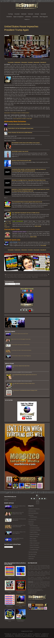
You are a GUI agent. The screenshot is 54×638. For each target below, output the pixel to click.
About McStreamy (34, 525)
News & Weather (33, 540)
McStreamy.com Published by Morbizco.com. (24, 636)
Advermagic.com (7, 633)
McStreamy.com (46, 58)
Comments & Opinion (34, 527)
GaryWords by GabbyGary (34, 508)
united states (28, 277)
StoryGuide (17, 14)
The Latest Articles (43, 274)
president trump (13, 277)
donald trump (21, 275)
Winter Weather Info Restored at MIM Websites (20, 132)
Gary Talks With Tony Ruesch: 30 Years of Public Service (25, 212)
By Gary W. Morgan (9, 275)
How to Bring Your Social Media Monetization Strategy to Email (24, 390)
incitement (35, 275)
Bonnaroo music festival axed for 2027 (21, 160)
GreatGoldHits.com (9, 635)
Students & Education (34, 547)
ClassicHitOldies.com (22, 633)
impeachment (30, 275)
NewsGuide (43, 14)
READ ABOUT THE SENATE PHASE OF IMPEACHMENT (16, 112)
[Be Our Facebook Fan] (21, 310)
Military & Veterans (34, 536)
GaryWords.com (45, 633)
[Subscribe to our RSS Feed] (32, 310)
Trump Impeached (21, 277)
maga (8, 277)
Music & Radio (33, 538)
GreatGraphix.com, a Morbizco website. (9, 606)
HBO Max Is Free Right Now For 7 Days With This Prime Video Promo (29, 180)
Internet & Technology (34, 534)
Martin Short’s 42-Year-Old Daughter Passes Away (20, 128)
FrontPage (10, 14)
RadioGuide (23, 14)
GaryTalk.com (31, 633)
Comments (30, 582)
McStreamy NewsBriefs (19, 274)
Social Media (35, 16)
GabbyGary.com (37, 633)
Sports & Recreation (34, 545)
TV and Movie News (34, 549)
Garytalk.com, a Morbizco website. (9, 592)
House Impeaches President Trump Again (22, 118)
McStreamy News (10, 274)
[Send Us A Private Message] (45, 499)
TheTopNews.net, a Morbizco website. (10, 620)
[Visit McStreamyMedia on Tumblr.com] (27, 310)
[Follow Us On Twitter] (24, 310)
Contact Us (27, 19)
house (25, 275)
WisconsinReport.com (9, 636)
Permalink (36, 277)
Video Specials (32, 556)
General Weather (33, 517)
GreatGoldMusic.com (19, 635)
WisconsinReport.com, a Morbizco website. (20, 620)
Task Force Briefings (33, 552)
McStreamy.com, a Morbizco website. (20, 606)
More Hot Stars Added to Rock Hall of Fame (19, 124)
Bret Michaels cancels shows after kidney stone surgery (26, 142)
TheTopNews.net (44, 635)
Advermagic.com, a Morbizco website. (10, 577)
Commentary (28, 16)
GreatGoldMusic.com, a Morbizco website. (21, 592)
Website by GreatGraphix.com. (41, 636)
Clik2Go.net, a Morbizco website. (20, 577)
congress (15, 275)
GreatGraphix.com (28, 635)
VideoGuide (30, 14)
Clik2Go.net (14, 633)
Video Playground (44, 16)
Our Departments (32, 519)
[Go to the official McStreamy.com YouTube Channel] (29, 310)
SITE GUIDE (43, 245)
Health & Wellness (34, 532)
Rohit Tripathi (29, 631)
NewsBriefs (9, 16)
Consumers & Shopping (35, 530)
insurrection (40, 275)
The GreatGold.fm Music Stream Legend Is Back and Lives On (27, 201)
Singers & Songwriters (18, 16)
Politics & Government (29, 274)
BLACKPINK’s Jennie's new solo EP (20, 151)
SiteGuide (37, 14)
